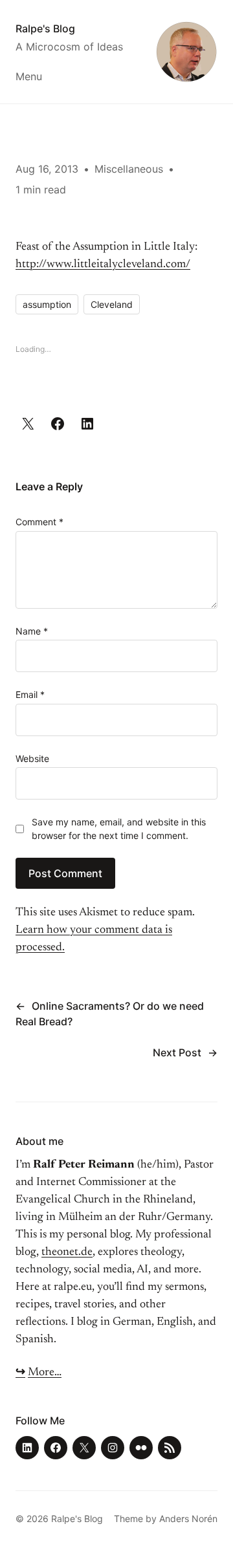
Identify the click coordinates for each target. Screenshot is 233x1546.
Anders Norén (188, 1518)
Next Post (177, 1052)
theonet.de (67, 1252)
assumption (47, 304)
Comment (39, 521)
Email (30, 694)
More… (44, 1372)
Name (32, 631)
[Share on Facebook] (57, 423)
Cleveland (112, 304)
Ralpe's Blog (45, 28)
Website (32, 758)
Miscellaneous (128, 168)
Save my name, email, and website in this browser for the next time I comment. (119, 828)
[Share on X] (28, 423)
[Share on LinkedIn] (87, 423)
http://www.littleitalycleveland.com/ (103, 264)
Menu (29, 76)
